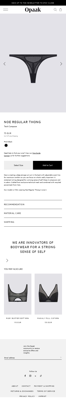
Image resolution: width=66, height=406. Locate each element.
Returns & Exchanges (22, 391)
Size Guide (36, 153)
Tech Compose (10, 126)
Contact (7, 155)
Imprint (42, 396)
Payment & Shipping (44, 386)
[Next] (61, 64)
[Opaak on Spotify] (35, 376)
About (15, 386)
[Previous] (4, 64)
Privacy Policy (27, 396)
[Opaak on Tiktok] (40, 376)
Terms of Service (46, 391)
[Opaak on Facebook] (25, 376)
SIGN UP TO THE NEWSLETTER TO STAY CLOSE (33, 2)
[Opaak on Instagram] (30, 376)
